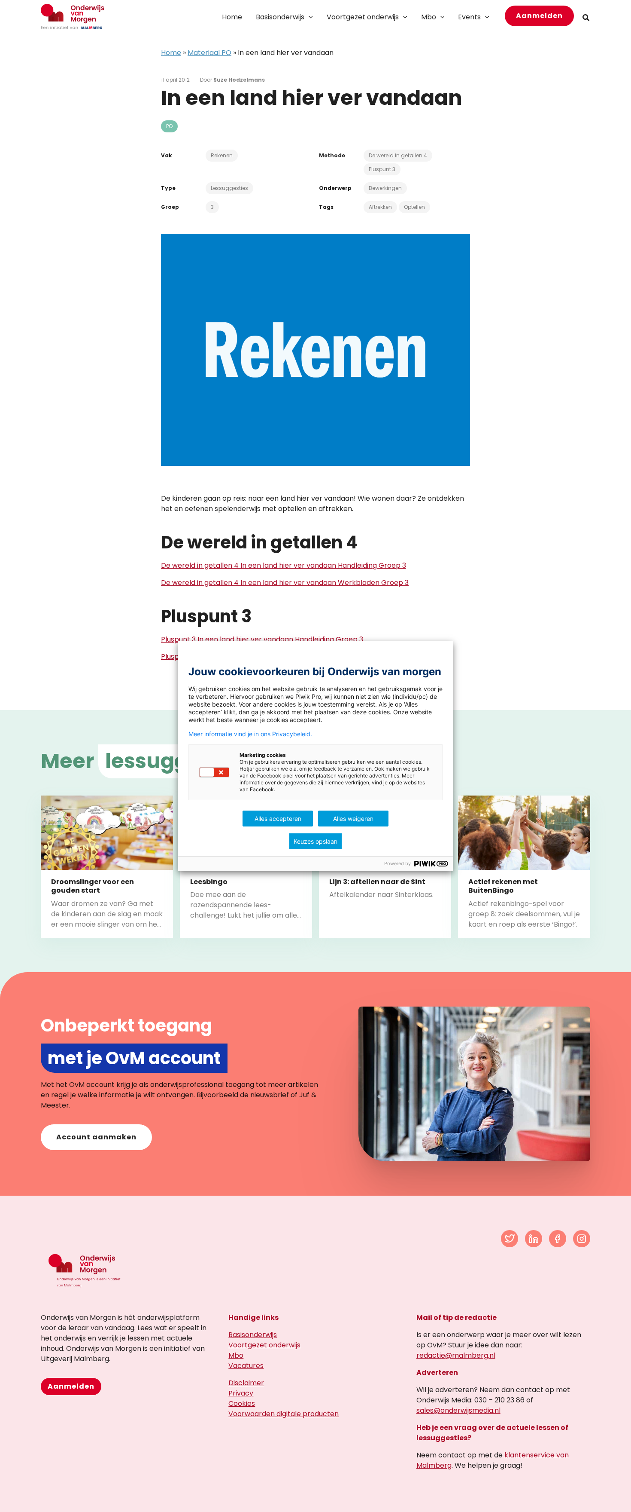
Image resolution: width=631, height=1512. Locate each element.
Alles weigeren (353, 818)
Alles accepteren (278, 818)
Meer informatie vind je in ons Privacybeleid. (250, 734)
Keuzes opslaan (315, 841)
